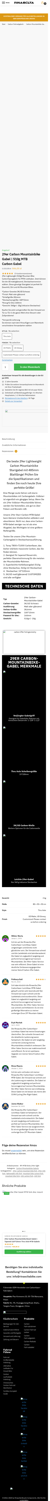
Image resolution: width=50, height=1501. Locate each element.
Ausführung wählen (24, 1252)
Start (3, 24)
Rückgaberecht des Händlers (16, 398)
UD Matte (7, 348)
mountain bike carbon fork (33, 1173)
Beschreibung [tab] (8, 439)
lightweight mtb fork (14, 1173)
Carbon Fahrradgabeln (16, 24)
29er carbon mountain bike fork (25, 1171)
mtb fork (37, 1176)
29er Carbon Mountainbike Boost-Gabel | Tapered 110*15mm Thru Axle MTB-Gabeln (22, 1240)
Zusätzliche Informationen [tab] (14, 445)
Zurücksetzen (7, 360)
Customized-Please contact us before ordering (21, 355)
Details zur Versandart (13, 401)
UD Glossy (18, 348)
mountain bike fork (12, 1176)
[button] (43, 3)
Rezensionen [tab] (9, 451)
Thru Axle (7, 336)
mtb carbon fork (27, 1176)
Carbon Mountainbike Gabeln (36, 24)
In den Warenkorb (30, 366)
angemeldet (16, 1150)
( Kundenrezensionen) (23, 273)
